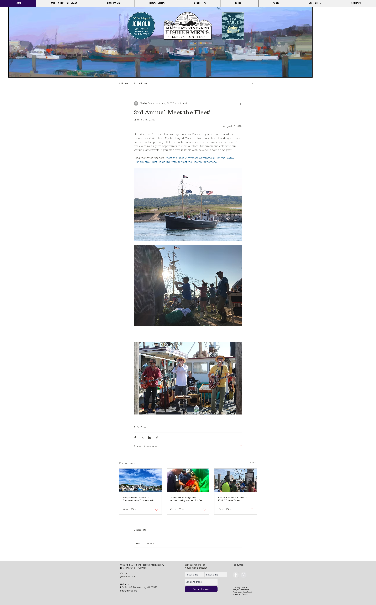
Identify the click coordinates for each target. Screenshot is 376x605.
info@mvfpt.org (128, 590)
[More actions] (240, 103)
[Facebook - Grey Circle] (236, 575)
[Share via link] (156, 437)
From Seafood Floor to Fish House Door (232, 499)
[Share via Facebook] (135, 437)
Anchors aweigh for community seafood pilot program (186, 499)
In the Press (140, 83)
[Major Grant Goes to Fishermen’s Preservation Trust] (140, 480)
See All (253, 463)
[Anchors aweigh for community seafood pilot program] (188, 480)
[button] (219, 8)
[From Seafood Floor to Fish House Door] (235, 480)
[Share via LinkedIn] (149, 437)
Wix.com (245, 594)
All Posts (123, 83)
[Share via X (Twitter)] (142, 437)
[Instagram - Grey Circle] (243, 575)
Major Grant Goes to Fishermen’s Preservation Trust (139, 499)
